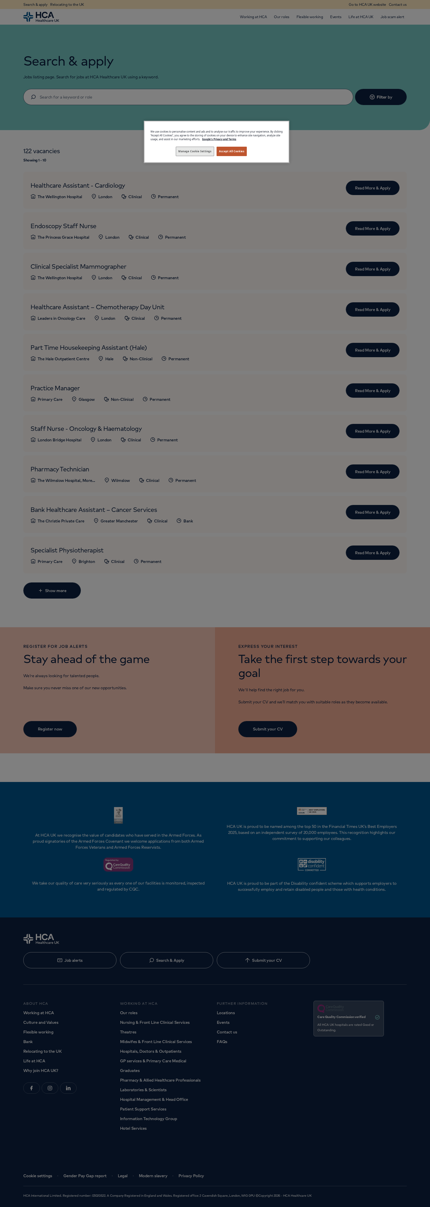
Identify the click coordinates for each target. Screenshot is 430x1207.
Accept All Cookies (231, 151)
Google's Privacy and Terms (219, 139)
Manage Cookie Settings (195, 151)
